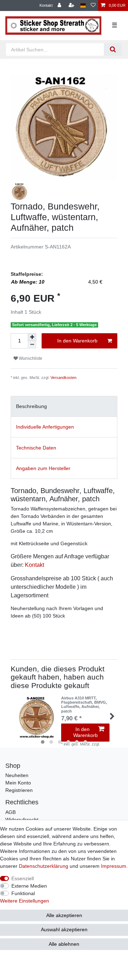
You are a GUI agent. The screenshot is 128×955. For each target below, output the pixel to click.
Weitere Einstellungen (24, 901)
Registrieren (19, 790)
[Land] (83, 5)
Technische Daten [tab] (36, 448)
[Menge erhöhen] (32, 337)
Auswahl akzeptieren (64, 929)
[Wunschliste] (93, 5)
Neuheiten (16, 775)
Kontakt (46, 5)
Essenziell (22, 878)
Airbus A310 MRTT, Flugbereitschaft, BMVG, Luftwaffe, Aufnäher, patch (84, 704)
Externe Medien (29, 886)
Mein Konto (18, 783)
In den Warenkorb (77, 341)
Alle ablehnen (64, 944)
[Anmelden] (60, 5)
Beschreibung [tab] (31, 406)
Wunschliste (30, 358)
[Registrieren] (72, 5)
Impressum (113, 866)
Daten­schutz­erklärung (43, 866)
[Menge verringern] (32, 344)
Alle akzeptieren (64, 915)
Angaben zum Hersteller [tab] (43, 468)
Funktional (23, 893)
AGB (10, 812)
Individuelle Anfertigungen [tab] (45, 427)
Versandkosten (63, 377)
